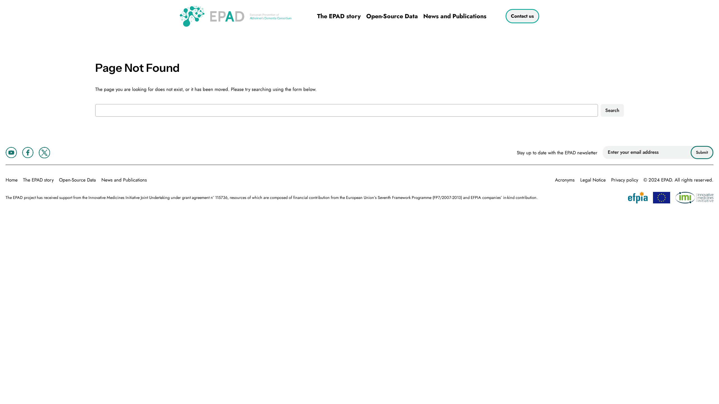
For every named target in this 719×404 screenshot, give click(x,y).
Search (612, 110)
